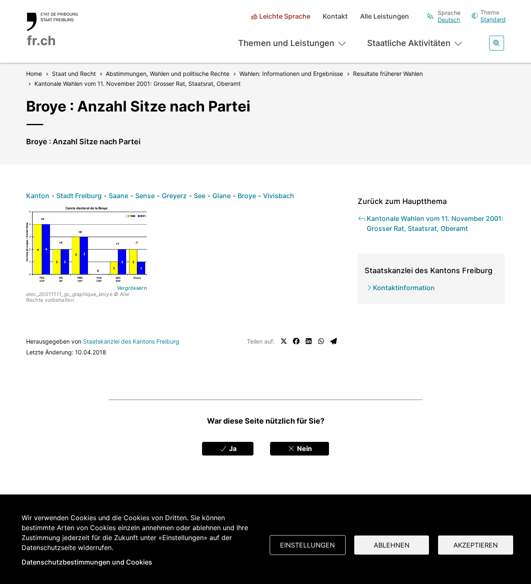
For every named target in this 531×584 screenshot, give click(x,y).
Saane (118, 195)
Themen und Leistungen (286, 43)
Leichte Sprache (284, 16)
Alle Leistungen (384, 16)
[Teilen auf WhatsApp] (321, 341)
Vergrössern (132, 288)
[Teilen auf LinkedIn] (308, 341)
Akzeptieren (475, 545)
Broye (247, 195)
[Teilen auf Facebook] (296, 341)
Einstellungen (307, 545)
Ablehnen (391, 545)
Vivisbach (278, 195)
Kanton (37, 195)
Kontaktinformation (404, 288)
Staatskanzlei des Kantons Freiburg (131, 341)
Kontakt (335, 16)
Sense (145, 195)
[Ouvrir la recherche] (496, 43)
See (199, 195)
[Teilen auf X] (283, 341)
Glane (221, 195)
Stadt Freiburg (79, 195)
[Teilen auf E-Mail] (333, 341)
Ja (231, 448)
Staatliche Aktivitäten (409, 43)
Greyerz (174, 195)
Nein (303, 448)
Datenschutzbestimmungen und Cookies (87, 562)
